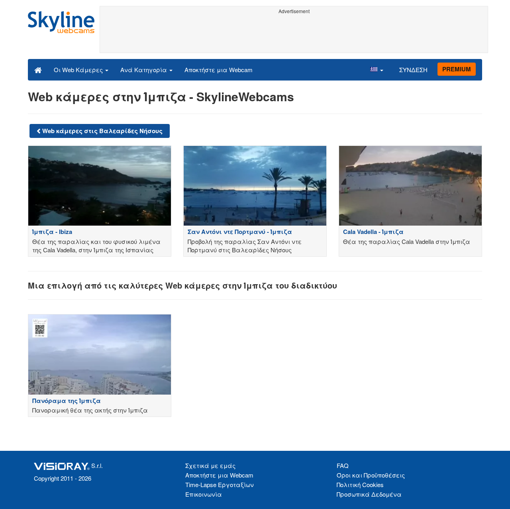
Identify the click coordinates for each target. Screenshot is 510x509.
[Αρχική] (38, 69)
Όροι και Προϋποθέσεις (371, 475)
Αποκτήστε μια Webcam (218, 69)
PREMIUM (456, 69)
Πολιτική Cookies (360, 484)
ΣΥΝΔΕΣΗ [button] (413, 69)
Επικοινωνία (203, 494)
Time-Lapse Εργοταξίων (219, 484)
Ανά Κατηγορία (144, 69)
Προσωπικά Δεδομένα (369, 494)
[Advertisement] (294, 35)
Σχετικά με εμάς (210, 465)
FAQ (343, 465)
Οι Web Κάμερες (79, 69)
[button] (376, 69)
